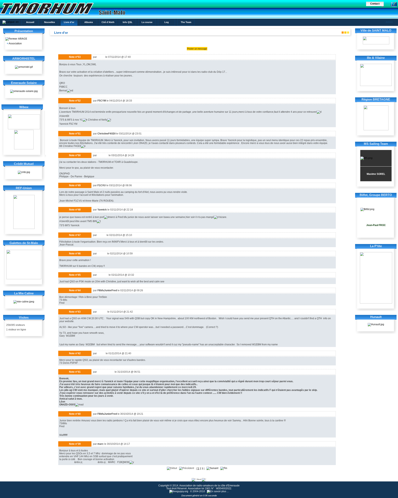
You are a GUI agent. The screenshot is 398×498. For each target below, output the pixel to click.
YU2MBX (102, 274)
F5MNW (102, 253)
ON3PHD (102, 155)
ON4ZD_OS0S (105, 371)
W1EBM (102, 311)
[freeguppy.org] (179, 491)
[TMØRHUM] (84, 15)
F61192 (101, 235)
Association (15, 43)
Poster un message (197, 48)
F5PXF (101, 353)
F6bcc (101, 57)
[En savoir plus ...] (218, 491)
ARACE (22, 38)
